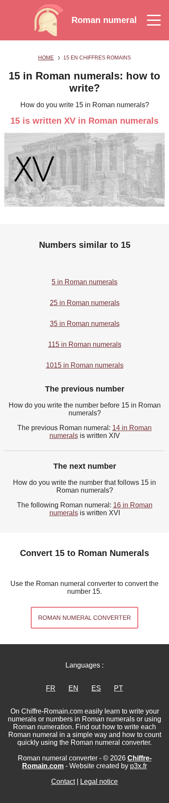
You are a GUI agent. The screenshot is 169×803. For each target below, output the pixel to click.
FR (50, 688)
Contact (63, 781)
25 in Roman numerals (85, 302)
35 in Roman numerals (85, 323)
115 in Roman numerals (84, 344)
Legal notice (99, 781)
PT (118, 688)
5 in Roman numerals (84, 282)
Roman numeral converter (84, 617)
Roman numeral (104, 20)
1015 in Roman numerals (85, 365)
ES (96, 688)
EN (73, 688)
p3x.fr (138, 766)
